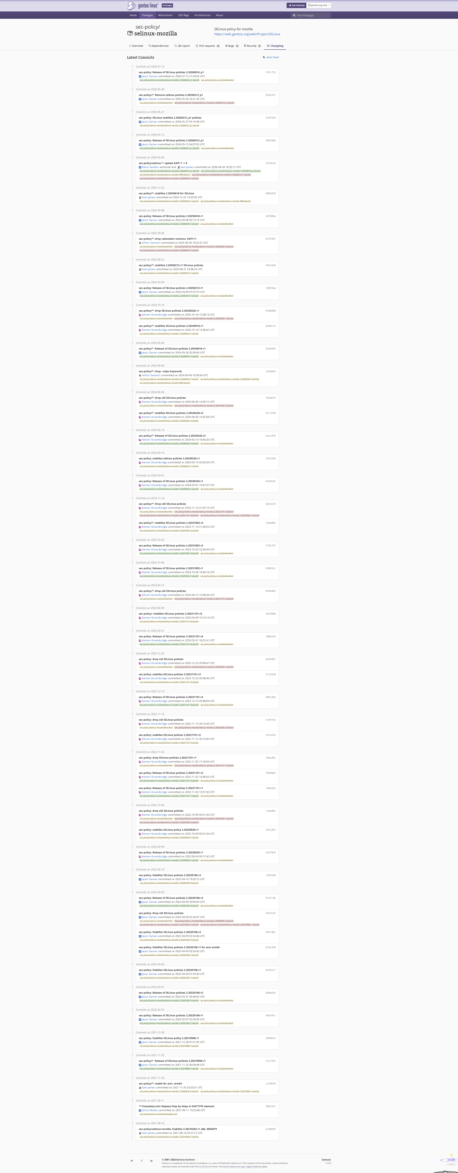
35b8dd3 (271, 772)
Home (133, 15)
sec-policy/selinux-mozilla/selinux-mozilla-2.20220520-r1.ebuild (204, 667)
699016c (271, 568)
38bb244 (271, 636)
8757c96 (271, 897)
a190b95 (271, 1129)
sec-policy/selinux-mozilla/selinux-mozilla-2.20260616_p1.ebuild (169, 80)
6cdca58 (271, 947)
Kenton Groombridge (154, 314)
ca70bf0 (271, 1083)
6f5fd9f (271, 238)
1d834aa (271, 288)
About (219, 15)
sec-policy (147, 26)
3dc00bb (271, 613)
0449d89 (271, 591)
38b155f (271, 1106)
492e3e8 (271, 265)
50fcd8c (271, 932)
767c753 (271, 72)
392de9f (271, 397)
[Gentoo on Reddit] (151, 1161)
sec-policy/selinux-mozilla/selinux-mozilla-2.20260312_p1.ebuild (169, 125)
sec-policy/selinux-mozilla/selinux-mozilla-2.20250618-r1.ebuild (169, 178)
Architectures (202, 15)
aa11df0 (271, 435)
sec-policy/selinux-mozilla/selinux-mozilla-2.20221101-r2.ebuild (204, 599)
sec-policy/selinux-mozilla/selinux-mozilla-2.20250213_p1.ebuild (204, 103)
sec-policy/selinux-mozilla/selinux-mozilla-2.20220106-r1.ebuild (204, 818)
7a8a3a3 (271, 788)
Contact (326, 1159)
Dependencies (160, 45)
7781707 (271, 545)
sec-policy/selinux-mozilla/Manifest (217, 80)
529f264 (271, 117)
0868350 (271, 193)
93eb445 (271, 348)
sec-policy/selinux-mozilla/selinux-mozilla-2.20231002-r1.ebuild (230, 515)
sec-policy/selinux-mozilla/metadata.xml (158, 1114)
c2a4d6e (271, 810)
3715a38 (271, 674)
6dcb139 (271, 503)
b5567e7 (271, 95)
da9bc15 (271, 325)
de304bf (271, 659)
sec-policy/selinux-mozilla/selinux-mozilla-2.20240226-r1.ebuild (204, 318)
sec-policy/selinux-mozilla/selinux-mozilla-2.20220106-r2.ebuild (169, 822)
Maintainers (165, 15)
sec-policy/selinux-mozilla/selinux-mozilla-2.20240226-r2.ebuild (204, 246)
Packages (147, 15)
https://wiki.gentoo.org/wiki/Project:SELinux (247, 34)
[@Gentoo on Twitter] (132, 1161)
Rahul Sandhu (150, 167)
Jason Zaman (149, 76)
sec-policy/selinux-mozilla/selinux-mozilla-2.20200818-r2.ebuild (204, 921)
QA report (183, 45)
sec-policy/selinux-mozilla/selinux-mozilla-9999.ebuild (165, 174)
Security (253, 45)
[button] (296, 5)
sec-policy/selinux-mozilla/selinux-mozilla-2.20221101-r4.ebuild (169, 515)
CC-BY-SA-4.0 (205, 1166)
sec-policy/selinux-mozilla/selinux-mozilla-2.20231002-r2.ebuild (204, 405)
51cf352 (271, 1060)
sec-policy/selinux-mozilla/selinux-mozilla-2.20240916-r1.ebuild (169, 250)
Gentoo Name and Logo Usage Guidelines (242, 1166)
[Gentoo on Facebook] (141, 1161)
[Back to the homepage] (142, 5)
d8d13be (271, 697)
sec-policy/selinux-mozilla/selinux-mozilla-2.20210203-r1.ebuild (169, 924)
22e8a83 (271, 371)
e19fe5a (271, 719)
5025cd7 (271, 913)
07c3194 (271, 413)
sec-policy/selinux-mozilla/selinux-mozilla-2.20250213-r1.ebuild (221, 174)
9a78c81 (271, 481)
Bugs (233, 45)
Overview (137, 45)
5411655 (271, 735)
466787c (271, 1015)
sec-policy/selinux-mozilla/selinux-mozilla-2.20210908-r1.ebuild (230, 924)
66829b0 (271, 140)
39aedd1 (271, 757)
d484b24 (271, 1038)
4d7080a (271, 216)
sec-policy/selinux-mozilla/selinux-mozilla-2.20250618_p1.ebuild (230, 171)
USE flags (183, 15)
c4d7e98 (271, 875)
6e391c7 (271, 970)
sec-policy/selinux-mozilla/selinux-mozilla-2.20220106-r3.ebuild (204, 727)
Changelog (276, 45)
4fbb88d (271, 310)
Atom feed (272, 57)
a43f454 (271, 852)
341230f (271, 829)
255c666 (271, 458)
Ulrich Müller (150, 1110)
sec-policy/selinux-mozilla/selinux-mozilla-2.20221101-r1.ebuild (204, 765)
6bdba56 (271, 992)
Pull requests (209, 45)
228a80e (271, 522)
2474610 (271, 163)
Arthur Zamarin (151, 242)
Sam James (187, 167)
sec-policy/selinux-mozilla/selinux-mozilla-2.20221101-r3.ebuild (204, 511)
